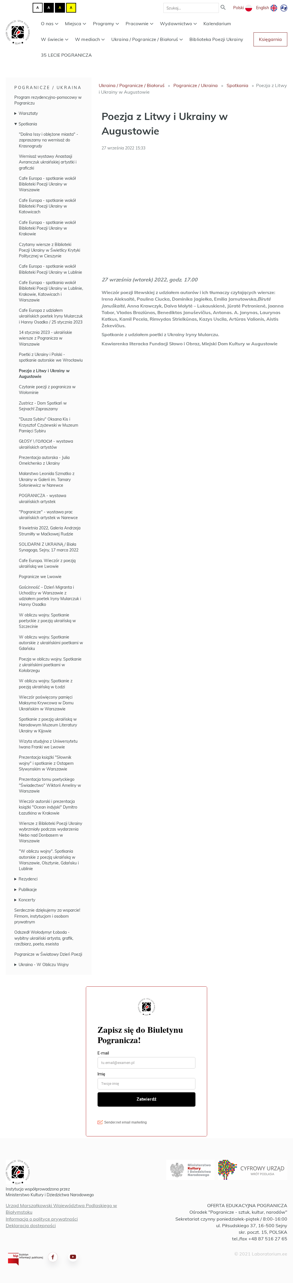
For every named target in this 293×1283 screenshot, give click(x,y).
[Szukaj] (223, 8)
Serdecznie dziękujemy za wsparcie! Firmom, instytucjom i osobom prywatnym (47, 916)
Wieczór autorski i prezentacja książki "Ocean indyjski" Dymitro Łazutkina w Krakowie (48, 807)
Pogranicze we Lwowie (40, 576)
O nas (47, 23)
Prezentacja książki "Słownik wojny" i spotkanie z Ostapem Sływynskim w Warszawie (46, 763)
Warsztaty (28, 113)
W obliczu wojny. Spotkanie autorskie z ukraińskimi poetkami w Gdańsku (51, 642)
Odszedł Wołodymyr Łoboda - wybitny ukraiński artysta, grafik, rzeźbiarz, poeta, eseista (43, 938)
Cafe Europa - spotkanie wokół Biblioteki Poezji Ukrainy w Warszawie (47, 184)
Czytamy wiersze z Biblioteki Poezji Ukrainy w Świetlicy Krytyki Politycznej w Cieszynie (49, 250)
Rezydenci (28, 879)
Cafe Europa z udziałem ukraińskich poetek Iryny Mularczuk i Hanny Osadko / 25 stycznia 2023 (51, 316)
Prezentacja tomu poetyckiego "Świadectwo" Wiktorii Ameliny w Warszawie (50, 785)
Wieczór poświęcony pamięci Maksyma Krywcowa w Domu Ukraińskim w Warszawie (46, 703)
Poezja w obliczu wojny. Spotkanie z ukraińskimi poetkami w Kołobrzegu (50, 665)
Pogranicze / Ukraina (48, 87)
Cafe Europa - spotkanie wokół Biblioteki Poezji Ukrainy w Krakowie (47, 228)
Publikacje (28, 889)
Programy (103, 23)
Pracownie (137, 23)
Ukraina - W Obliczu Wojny (44, 964)
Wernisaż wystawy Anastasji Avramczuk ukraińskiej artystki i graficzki (47, 162)
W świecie (52, 39)
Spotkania (28, 124)
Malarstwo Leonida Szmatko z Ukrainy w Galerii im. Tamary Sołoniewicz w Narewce (46, 479)
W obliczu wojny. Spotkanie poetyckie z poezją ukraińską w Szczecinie (47, 620)
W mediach (87, 39)
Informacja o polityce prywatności (42, 1219)
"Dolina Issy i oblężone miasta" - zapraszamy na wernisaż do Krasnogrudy (48, 140)
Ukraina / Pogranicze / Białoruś (144, 39)
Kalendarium (217, 23)
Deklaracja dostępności (31, 1225)
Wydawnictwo (176, 23)
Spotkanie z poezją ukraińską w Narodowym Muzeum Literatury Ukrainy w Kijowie (48, 725)
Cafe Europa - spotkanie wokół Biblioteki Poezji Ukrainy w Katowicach (47, 206)
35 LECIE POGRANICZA (66, 55)
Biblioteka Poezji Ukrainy (216, 39)
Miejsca (73, 23)
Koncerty (27, 899)
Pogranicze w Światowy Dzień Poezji (48, 954)
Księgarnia (270, 39)
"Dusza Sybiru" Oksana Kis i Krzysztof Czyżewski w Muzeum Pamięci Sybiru (48, 425)
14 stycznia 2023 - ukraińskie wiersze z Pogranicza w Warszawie (45, 338)
